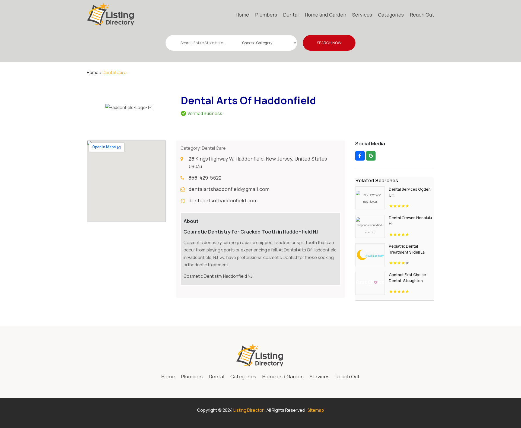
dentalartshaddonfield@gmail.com (229, 189)
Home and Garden (325, 14)
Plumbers (266, 14)
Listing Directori (249, 410)
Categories (391, 14)
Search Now (329, 42)
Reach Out (422, 14)
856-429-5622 (205, 177)
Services (362, 14)
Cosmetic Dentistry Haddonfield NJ (217, 276)
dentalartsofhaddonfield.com (223, 200)
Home (242, 14)
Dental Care (114, 72)
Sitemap (315, 410)
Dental (291, 14)
